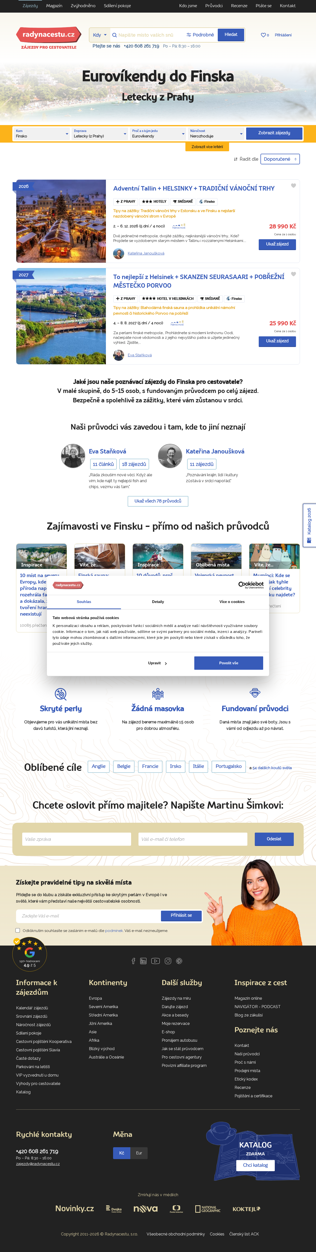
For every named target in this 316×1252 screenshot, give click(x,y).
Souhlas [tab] (84, 602)
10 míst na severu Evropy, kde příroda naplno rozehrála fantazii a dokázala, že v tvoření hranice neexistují (40, 595)
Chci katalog (255, 1165)
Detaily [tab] (158, 602)
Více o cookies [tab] (232, 602)
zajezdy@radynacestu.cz (38, 1164)
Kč (121, 1153)
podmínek (114, 930)
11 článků (103, 464)
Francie (150, 766)
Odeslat (274, 839)
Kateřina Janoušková (146, 253)
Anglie (98, 766)
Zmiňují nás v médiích (158, 1194)
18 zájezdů (134, 464)
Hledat (231, 35)
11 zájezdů (202, 464)
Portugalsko (229, 766)
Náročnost (178, 227)
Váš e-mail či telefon (159, 833)
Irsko (175, 766)
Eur (139, 1153)
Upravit (154, 663)
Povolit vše (228, 663)
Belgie (123, 766)
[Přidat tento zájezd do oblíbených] (293, 185)
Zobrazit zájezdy (274, 133)
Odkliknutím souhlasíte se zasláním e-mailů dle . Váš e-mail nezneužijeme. (95, 930)
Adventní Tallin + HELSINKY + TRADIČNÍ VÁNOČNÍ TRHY (194, 189)
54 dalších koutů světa (272, 768)
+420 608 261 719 (141, 45)
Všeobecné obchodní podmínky (176, 1234)
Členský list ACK (244, 1234)
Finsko (209, 201)
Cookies (217, 1234)
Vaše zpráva (35, 833)
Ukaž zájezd (277, 244)
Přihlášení (283, 35)
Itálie (198, 766)
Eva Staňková (140, 355)
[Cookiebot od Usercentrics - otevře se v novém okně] (242, 585)
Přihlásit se (181, 915)
